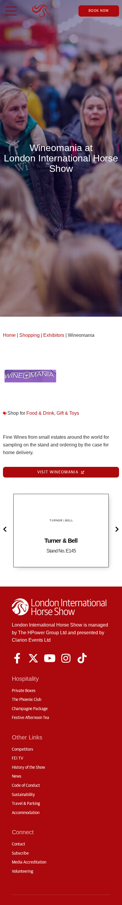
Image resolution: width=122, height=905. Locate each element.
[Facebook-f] (17, 658)
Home (9, 335)
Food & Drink (40, 413)
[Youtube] (49, 658)
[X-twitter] (33, 658)
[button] (6, 529)
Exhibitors (53, 335)
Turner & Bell (61, 540)
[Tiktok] (82, 658)
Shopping (29, 335)
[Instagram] (66, 658)
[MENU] (11, 11)
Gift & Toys (68, 413)
